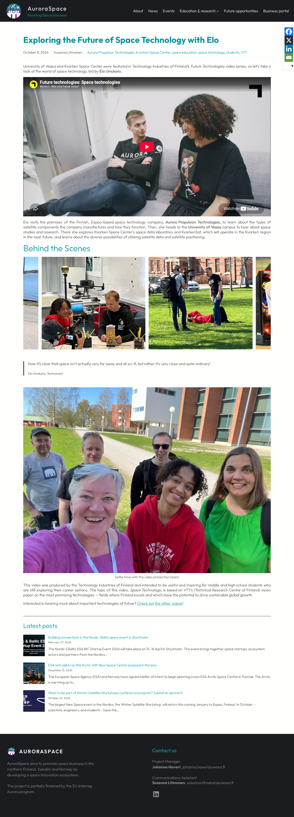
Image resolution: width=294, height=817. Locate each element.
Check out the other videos (160, 603)
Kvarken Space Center (153, 52)
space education (184, 52)
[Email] (289, 57)
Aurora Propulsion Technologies (111, 52)
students (232, 52)
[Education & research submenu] (218, 11)
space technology (211, 52)
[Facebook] (289, 31)
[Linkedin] (289, 49)
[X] (289, 40)
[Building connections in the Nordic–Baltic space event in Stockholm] (34, 646)
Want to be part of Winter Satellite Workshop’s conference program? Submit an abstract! (115, 693)
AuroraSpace (47, 8)
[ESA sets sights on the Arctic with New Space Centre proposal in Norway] (34, 674)
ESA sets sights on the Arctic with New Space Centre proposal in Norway (102, 665)
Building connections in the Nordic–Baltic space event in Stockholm (98, 637)
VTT (244, 52)
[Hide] (292, 66)
